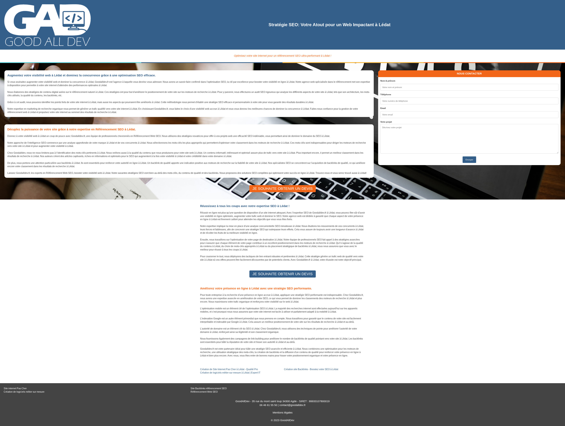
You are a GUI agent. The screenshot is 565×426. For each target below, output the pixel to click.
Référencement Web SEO (204, 392)
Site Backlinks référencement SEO (209, 388)
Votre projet (386, 122)
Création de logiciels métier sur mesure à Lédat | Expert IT (230, 372)
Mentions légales (283, 412)
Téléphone (385, 94)
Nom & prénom (387, 81)
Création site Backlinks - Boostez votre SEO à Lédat (311, 369)
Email (383, 108)
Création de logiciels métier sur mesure (24, 392)
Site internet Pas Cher (15, 388)
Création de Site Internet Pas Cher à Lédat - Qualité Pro (229, 369)
